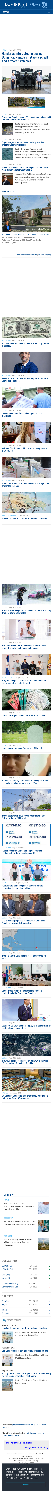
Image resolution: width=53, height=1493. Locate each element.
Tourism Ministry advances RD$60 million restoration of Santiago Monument (18, 1242)
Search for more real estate (27, 255)
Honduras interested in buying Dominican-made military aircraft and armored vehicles (25, 57)
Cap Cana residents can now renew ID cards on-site (25, 1351)
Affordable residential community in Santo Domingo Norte (25, 234)
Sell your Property (44, 255)
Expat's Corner (9, 515)
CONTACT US (27, 1443)
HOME (7, 1443)
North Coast (8, 677)
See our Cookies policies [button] (27, 1478)
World (5, 1093)
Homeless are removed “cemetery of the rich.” (23, 748)
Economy (6, 340)
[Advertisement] (24, 27)
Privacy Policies (30, 1448)
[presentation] (47, 190)
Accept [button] (26, 1485)
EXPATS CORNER (14, 1320)
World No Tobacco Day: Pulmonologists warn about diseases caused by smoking (19, 1206)
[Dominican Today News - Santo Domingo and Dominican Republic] (26, 4)
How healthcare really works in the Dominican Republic (26, 519)
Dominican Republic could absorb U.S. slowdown (23, 716)
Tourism (8, 1236)
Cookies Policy (43, 1448)
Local (4, 50)
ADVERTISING (16, 1443)
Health (7, 1200)
